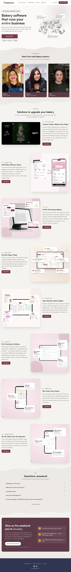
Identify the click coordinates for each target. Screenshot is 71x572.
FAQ (39, 2)
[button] (35, 483)
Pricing (32, 2)
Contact (45, 563)
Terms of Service (37, 563)
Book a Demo (63, 2)
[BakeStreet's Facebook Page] (34, 566)
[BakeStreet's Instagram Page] (37, 566)
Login (56, 2)
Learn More (47, 144)
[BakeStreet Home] (8, 3)
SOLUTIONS (22, 2)
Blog (44, 2)
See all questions (35, 504)
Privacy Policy (27, 563)
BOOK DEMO (9, 36)
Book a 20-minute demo (13, 543)
